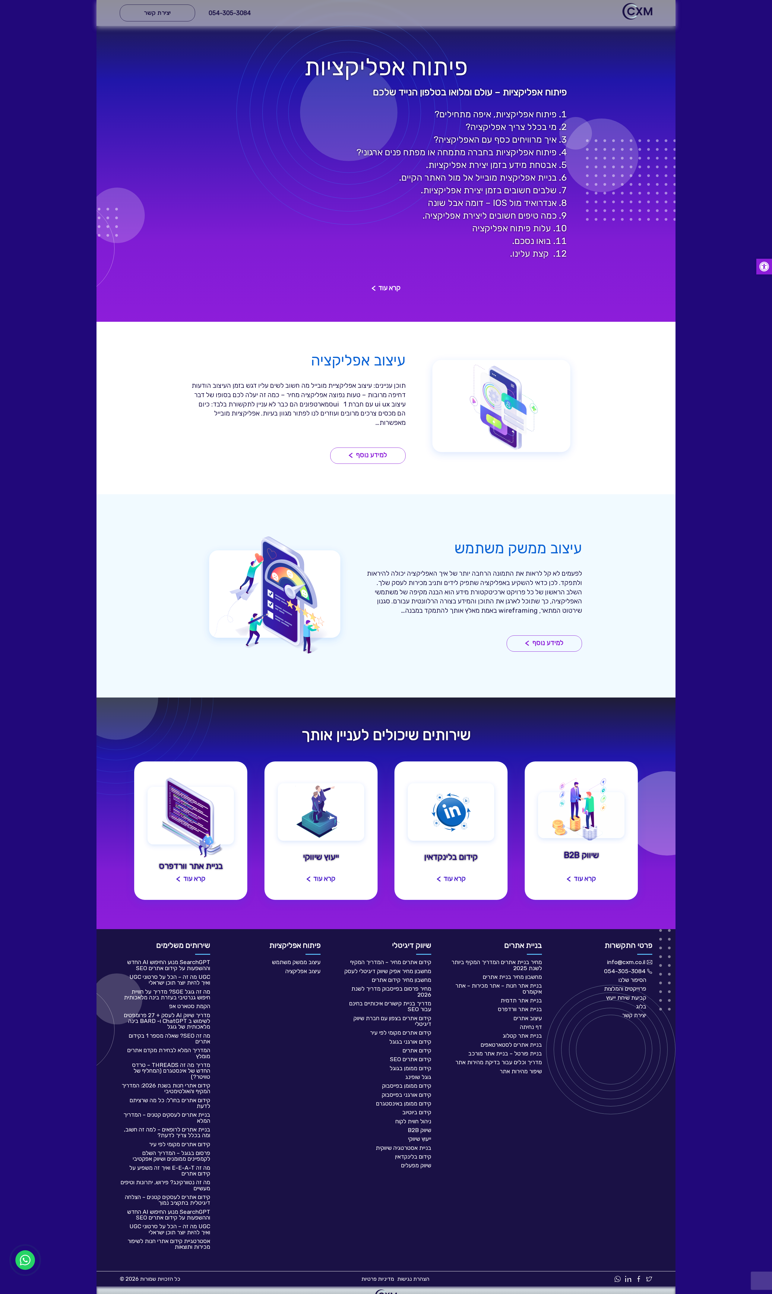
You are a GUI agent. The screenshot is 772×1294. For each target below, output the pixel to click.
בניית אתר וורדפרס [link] (520, 1009)
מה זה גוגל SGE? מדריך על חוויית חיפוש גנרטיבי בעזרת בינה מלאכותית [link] (167, 994)
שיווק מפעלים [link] (416, 1165)
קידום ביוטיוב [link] (416, 1112)
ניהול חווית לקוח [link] (413, 1121)
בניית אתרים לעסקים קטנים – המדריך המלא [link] (166, 1117)
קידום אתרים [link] (417, 1050)
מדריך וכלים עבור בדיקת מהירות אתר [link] (498, 1062)
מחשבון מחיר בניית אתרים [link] (512, 976)
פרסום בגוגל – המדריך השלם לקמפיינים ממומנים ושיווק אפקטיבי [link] (171, 1156)
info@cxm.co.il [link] (626, 962)
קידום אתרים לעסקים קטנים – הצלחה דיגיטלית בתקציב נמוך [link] (167, 1200)
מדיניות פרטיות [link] (377, 1279)
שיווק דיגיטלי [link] (411, 945)
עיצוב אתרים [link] (528, 1018)
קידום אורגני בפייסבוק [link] (406, 1094)
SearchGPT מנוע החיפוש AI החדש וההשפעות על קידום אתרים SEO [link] (168, 965)
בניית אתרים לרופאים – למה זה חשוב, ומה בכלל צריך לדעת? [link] (167, 1132)
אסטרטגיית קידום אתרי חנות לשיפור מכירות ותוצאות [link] (169, 1244)
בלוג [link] (641, 1006)
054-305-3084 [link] (230, 13)
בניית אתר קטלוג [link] (522, 1035)
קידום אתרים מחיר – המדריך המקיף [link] (390, 962)
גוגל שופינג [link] (418, 1077)
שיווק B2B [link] (419, 1130)
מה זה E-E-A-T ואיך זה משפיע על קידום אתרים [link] (169, 1170)
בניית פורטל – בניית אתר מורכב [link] (505, 1053)
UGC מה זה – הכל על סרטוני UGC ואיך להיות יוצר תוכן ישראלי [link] (169, 979)
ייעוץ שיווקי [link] (419, 1138)
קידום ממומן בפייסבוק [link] (406, 1085)
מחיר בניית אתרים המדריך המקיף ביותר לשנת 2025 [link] (496, 965)
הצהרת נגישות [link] (413, 1279)
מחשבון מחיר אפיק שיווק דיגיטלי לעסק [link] (387, 971)
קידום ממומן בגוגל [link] (410, 1068)
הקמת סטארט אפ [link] (189, 1006)
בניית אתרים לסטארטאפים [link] (511, 1044)
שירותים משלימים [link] (183, 945)
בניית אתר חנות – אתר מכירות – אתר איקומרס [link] (498, 988)
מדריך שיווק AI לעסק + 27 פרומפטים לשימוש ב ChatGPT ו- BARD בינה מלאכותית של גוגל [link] (167, 1021)
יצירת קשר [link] (634, 1015)
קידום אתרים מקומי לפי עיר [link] (400, 1032)
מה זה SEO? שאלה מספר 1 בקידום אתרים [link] (169, 1038)
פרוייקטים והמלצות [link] (625, 988)
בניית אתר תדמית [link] (521, 1000)
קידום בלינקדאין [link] (413, 1156)
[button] (386, 289)
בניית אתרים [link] (523, 945)
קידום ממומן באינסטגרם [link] (403, 1103)
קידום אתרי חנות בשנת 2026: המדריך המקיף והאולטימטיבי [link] (166, 1088)
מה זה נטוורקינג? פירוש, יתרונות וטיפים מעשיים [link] (165, 1185)
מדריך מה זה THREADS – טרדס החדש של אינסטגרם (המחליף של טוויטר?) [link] (171, 1070)
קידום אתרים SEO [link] (410, 1059)
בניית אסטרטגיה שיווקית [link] (403, 1147)
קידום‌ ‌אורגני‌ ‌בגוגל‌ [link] (410, 1041)
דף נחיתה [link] (531, 1026)
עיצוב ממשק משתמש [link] (296, 962)
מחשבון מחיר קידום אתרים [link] (401, 979)
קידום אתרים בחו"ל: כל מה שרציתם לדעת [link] (170, 1103)
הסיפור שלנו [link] (632, 979)
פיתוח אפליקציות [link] (295, 945)
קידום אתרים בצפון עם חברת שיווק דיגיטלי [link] (392, 1021)
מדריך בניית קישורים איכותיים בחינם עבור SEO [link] (390, 1006)
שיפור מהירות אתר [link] (521, 1071)
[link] (764, 266)
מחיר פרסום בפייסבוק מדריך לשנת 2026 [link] (391, 991)
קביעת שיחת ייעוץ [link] (626, 997)
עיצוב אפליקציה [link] (303, 971)
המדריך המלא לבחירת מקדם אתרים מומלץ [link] (168, 1053)
